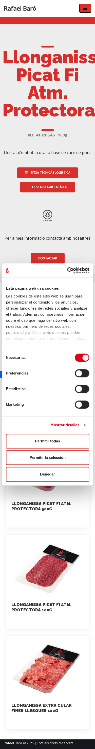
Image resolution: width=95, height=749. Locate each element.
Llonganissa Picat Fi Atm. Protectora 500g (41, 506)
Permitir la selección (48, 457)
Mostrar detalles (65, 425)
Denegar (47, 474)
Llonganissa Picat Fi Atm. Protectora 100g (41, 607)
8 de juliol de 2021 (58, 519)
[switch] (82, 373)
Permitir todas (47, 441)
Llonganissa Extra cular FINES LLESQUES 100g (41, 708)
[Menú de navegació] (85, 8)
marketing (25, 519)
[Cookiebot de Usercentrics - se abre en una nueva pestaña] (67, 270)
